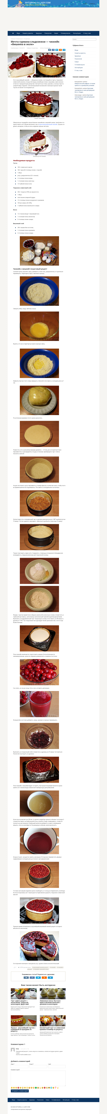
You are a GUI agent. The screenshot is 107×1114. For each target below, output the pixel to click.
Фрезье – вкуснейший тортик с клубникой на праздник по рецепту (23, 1029)
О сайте (85, 3)
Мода (18, 33)
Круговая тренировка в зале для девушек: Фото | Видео (85, 90)
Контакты (92, 3)
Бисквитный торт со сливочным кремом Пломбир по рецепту (52, 1028)
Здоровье (39, 33)
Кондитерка (35, 48)
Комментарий (15, 1070)
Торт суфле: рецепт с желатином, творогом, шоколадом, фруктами (20, 1002)
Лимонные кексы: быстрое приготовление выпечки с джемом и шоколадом (50, 1002)
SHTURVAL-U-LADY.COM (38, 2)
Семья (56, 33)
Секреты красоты (28, 33)
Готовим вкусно (65, 33)
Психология (47, 33)
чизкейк (53, 967)
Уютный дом (77, 33)
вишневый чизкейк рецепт (41, 967)
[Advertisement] (53, 19)
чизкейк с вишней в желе (41, 969)
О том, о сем (87, 33)
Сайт (49, 1064)
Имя (12, 1064)
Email (31, 1064)
